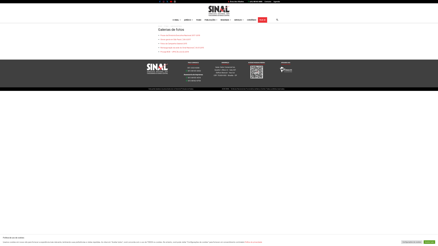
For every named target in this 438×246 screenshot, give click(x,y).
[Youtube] (171, 1)
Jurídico (187, 20)
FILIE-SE (262, 20)
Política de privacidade (253, 242)
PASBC (198, 20)
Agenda (277, 1)
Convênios (251, 20)
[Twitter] (167, 1)
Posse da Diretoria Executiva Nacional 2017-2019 (180, 35)
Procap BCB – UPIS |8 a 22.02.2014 (174, 52)
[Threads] (175, 1)
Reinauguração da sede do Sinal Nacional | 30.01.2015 (182, 48)
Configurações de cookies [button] (412, 242)
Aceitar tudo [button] (429, 242)
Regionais (225, 20)
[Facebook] (160, 1)
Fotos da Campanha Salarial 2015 (173, 43)
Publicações (210, 20)
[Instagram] (163, 1)
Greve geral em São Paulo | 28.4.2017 (175, 39)
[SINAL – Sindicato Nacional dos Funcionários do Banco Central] (219, 11)
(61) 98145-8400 (255, 1)
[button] (277, 20)
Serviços (238, 20)
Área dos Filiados (236, 1)
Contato (268, 1)
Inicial (160, 26)
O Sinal (176, 20)
